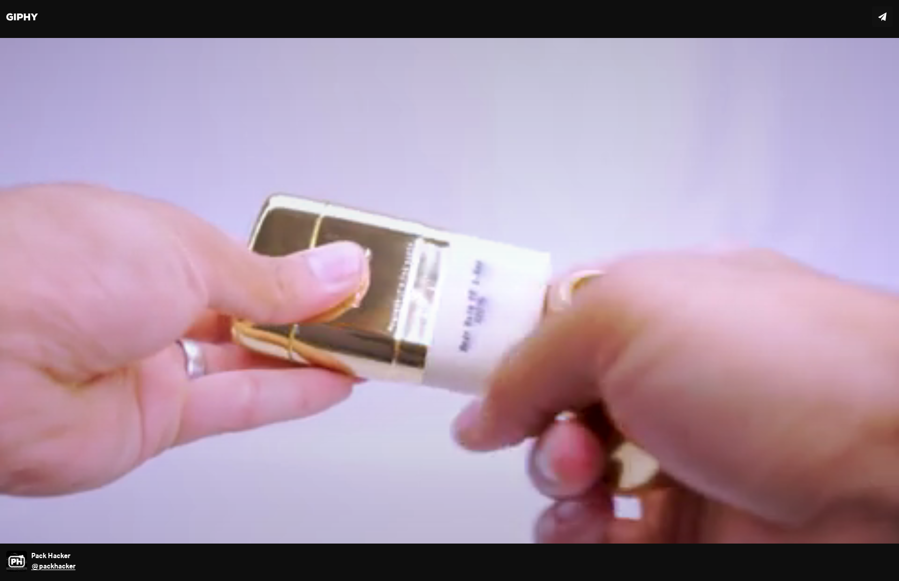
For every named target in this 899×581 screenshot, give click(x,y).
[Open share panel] (882, 16)
